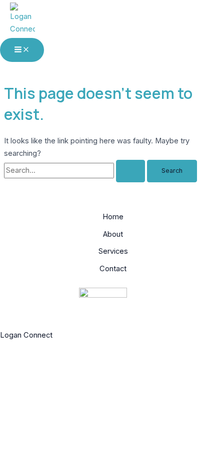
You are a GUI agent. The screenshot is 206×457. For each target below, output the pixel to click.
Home (113, 216)
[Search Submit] (130, 171)
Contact (113, 268)
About (113, 234)
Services (113, 251)
